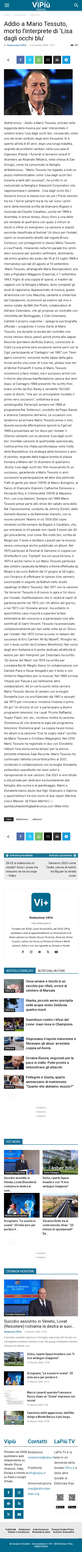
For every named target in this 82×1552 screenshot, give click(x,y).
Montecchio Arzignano (16, 1216)
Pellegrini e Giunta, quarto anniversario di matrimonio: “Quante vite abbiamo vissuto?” (50, 1081)
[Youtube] (58, 952)
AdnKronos (22, 819)
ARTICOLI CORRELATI (19, 970)
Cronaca (48, 1216)
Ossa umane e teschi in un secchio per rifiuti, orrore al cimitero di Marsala (46, 985)
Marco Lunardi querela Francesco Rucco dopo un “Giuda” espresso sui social (51, 1396)
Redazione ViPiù (16, 45)
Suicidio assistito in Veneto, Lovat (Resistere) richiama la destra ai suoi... (39, 1324)
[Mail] (41, 952)
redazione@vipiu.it (41, 1457)
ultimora (37, 819)
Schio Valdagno (51, 1173)
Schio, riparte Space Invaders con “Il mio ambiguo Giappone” (56, 1182)
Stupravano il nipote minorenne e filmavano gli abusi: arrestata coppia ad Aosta (51, 1043)
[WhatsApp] (39, 60)
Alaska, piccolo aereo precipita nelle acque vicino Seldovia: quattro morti (49, 1005)
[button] (6, 5)
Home (7, 15)
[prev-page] (6, 1096)
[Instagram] (32, 952)
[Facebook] (20, 60)
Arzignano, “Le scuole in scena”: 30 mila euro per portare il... (20, 1225)
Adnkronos (20, 15)
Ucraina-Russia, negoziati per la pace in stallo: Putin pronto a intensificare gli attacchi (50, 1062)
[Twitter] (30, 60)
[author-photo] (41, 912)
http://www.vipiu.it (41, 923)
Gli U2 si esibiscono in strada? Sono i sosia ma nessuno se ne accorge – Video (22, 869)
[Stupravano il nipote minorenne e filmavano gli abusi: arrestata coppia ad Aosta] (14, 1043)
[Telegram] (66, 60)
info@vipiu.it (36, 1473)
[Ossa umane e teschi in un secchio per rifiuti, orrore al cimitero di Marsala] (14, 986)
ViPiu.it (69, 1468)
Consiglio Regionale (15, 1173)
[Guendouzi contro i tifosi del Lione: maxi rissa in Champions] (14, 1024)
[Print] (57, 60)
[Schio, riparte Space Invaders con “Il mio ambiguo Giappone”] (60, 1162)
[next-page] (12, 1096)
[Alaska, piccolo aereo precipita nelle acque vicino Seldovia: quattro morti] (14, 1005)
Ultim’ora (35, 15)
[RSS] (19, 1503)
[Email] (48, 60)
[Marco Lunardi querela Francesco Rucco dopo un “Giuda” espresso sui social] (14, 1397)
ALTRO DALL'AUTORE (51, 970)
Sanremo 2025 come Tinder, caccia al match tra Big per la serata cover (61, 869)
